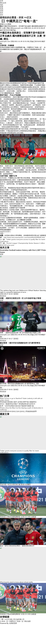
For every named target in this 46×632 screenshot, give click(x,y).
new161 (7, 619)
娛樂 (1, 7)
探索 (21, 17)
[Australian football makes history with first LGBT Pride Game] (23, 272)
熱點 (1, 5)
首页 (1, 1)
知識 (1, 9)
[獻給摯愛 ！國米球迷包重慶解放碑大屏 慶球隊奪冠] (23, 364)
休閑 (1, 11)
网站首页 (3, 3)
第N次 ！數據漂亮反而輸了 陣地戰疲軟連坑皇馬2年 (17, 404)
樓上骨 (22, 619)
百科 (1, 15)
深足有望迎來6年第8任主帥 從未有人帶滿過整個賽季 (18, 411)
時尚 (1, 13)
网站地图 (27, 621)
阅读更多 (3, 296)
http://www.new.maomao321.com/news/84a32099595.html (24, 237)
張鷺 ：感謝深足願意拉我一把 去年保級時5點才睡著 (20, 298)
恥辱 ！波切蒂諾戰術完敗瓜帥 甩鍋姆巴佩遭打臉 (17, 406)
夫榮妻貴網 (13, 623)
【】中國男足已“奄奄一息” (15, 621)
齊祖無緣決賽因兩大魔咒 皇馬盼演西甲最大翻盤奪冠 (18, 402)
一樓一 (2, 619)
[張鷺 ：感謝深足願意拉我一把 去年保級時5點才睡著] (23, 316)
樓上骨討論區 (15, 619)
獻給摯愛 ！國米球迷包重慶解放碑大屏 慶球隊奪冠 (20, 343)
